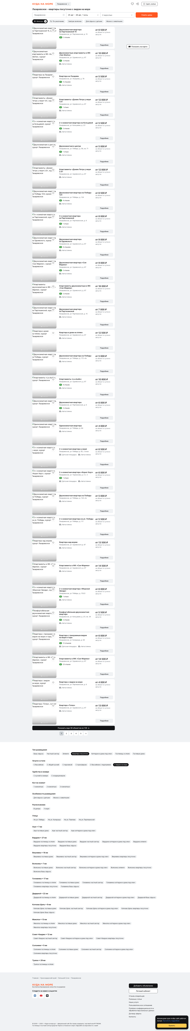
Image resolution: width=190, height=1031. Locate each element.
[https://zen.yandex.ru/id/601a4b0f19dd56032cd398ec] (47, 995)
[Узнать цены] (147, 15)
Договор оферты (135, 1014)
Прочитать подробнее (171, 1021)
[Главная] (42, 4)
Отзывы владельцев (136, 996)
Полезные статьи (135, 999)
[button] (64, 15)
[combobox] (63, 4)
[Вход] (137, 4)
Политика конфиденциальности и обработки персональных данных (141, 1009)
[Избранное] (132, 4)
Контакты (132, 1017)
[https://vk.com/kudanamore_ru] (35, 995)
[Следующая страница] (86, 733)
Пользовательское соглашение (140, 1005)
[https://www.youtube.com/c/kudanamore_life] (41, 995)
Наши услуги (133, 1002)
